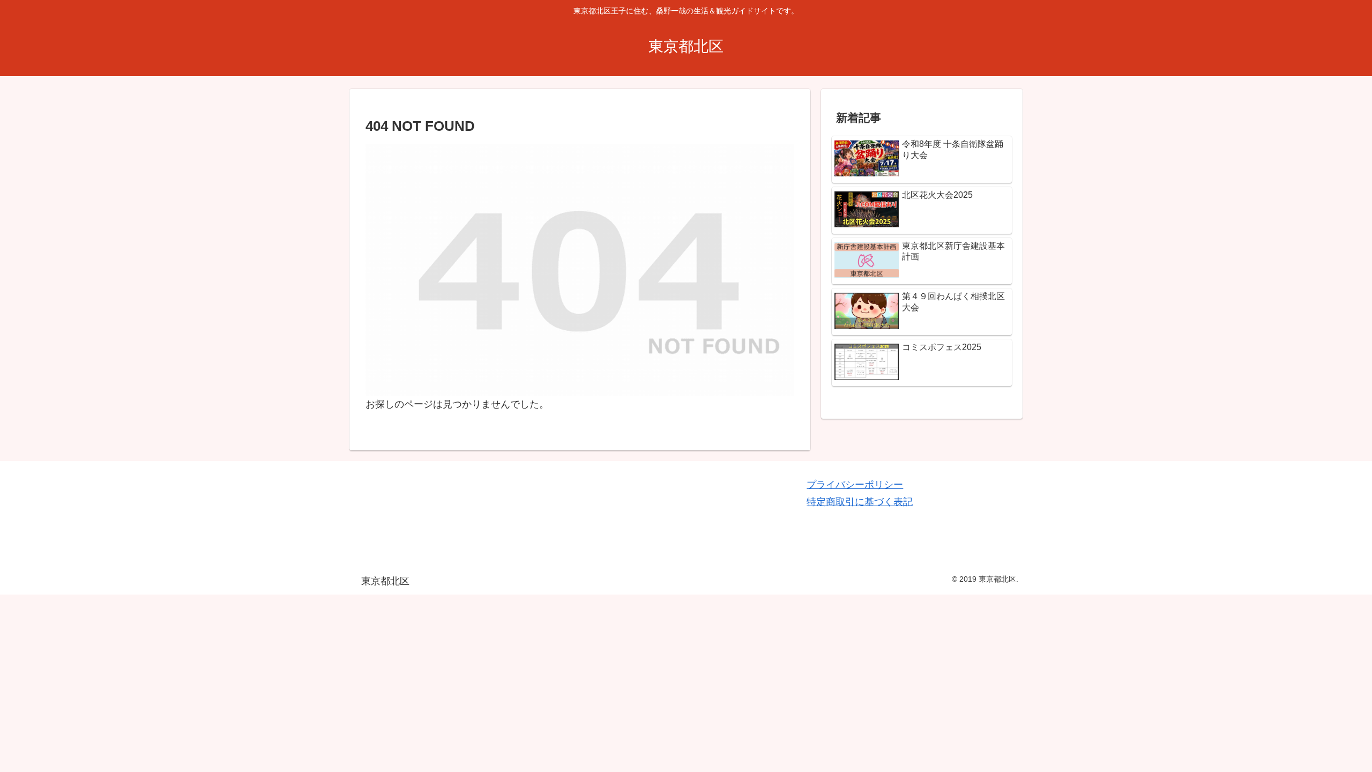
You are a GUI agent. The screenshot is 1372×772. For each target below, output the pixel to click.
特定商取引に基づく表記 (860, 501)
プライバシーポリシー (855, 484)
